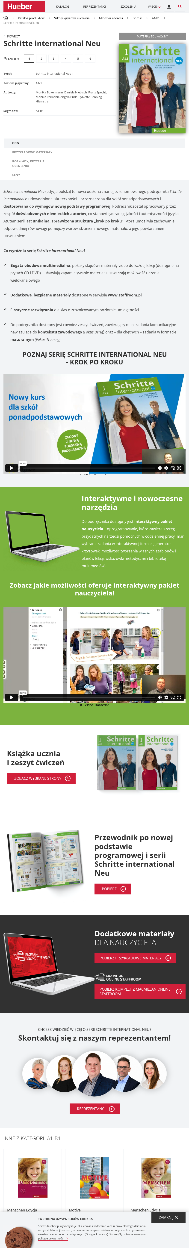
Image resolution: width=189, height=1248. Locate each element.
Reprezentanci (94, 6)
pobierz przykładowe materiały (131, 958)
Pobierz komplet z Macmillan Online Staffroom (135, 991)
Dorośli (137, 18)
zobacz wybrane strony (37, 778)
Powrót (13, 36)
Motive (75, 1210)
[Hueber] (24, 6)
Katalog (62, 6)
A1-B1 (156, 18)
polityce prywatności (51, 1238)
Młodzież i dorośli (111, 18)
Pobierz (109, 888)
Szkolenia (128, 6)
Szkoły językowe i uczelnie (71, 18)
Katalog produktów (31, 18)
